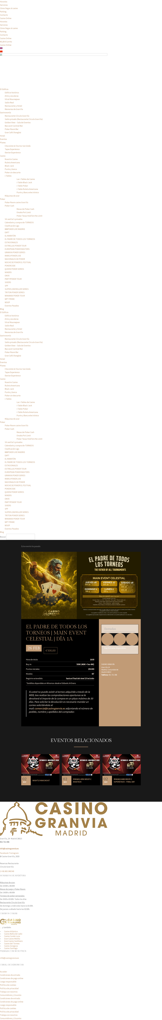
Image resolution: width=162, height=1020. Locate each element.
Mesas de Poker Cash (25, 209)
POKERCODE (10, 265)
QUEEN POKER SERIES (14, 269)
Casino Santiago (11, 948)
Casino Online (5, 18)
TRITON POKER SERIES (15, 292)
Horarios (3, 1)
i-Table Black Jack (24, 182)
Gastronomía (5, 112)
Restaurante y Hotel (13, 106)
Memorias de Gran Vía (14, 109)
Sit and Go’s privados (13, 219)
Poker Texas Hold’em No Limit (29, 216)
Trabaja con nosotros (9, 991)
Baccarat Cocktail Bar (14, 126)
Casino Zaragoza (11, 946)
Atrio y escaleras (12, 96)
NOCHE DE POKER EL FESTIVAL (18, 262)
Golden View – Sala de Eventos (18, 122)
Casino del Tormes (12, 943)
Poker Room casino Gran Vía (16, 202)
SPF (6, 285)
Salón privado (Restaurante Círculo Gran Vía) (24, 119)
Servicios (4, 5)
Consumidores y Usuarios (10, 995)
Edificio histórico (12, 92)
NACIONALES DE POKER (15, 259)
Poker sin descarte (13, 172)
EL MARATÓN (10, 235)
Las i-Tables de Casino (26, 179)
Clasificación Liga (12, 225)
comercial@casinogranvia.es (50, 708)
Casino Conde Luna (12, 936)
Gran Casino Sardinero (13, 941)
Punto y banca (11, 169)
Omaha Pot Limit (24, 212)
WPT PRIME (10, 299)
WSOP (7, 302)
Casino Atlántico (11, 931)
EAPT (7, 232)
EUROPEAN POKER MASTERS (17, 249)
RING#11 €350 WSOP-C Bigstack (82, 780)
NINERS (8, 272)
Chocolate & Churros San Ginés (18, 146)
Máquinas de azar (12, 195)
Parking (3, 11)
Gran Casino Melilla (12, 938)
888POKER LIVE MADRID (15, 229)
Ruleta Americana (12, 162)
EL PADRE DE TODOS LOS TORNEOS (20, 239)
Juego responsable (8, 981)
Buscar (3, 537)
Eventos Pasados (12, 305)
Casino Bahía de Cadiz (13, 934)
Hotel (2, 136)
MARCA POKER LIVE (13, 255)
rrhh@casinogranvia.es (9, 958)
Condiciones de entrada (10, 975)
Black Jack (9, 166)
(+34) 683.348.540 (7, 871)
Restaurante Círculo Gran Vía (17, 116)
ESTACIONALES (11, 242)
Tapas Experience (12, 149)
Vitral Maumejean (12, 99)
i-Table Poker (22, 185)
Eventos (3, 139)
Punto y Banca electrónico (28, 192)
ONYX (7, 275)
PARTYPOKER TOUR (13, 279)
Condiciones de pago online (11, 978)
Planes (3, 142)
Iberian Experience (13, 152)
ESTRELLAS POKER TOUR (15, 245)
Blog (2, 309)
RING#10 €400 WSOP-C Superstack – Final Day (124, 780)
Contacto (4, 15)
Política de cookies (8, 985)
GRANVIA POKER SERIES (15, 252)
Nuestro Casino (11, 159)
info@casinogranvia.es (9, 848)
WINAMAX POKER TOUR (15, 295)
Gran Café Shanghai (13, 132)
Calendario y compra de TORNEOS (19, 222)
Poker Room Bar (11, 129)
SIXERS (8, 282)
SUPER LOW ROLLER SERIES (17, 289)
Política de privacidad (9, 988)
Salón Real (9, 102)
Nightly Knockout (41, 780)
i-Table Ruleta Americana (27, 189)
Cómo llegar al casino (9, 8)
